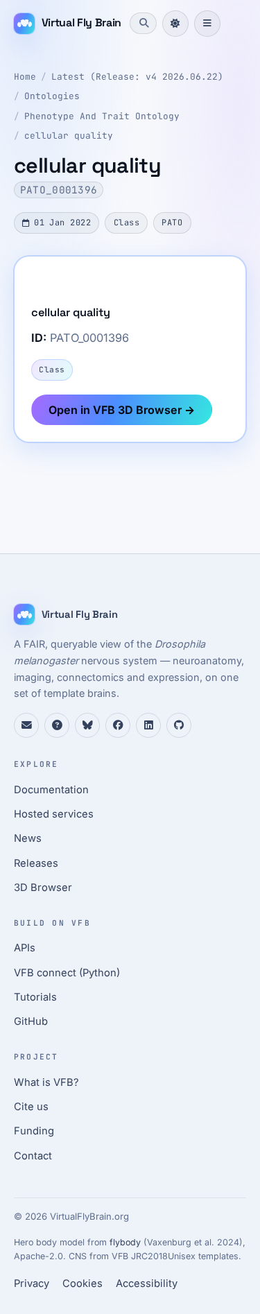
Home (25, 77)
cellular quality (68, 135)
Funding (34, 1131)
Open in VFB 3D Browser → (122, 410)
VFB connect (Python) (67, 973)
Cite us (31, 1106)
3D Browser (43, 887)
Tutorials (35, 997)
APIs (24, 948)
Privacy (31, 1283)
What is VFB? (46, 1082)
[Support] (26, 725)
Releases (36, 863)
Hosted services (54, 814)
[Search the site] (143, 22)
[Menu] (207, 23)
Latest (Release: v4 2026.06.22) (137, 77)
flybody (125, 1242)
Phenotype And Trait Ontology (102, 116)
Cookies (82, 1283)
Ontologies (52, 96)
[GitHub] (178, 725)
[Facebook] (117, 725)
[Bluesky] (87, 725)
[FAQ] (56, 725)
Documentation (51, 790)
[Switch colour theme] (175, 23)
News (28, 838)
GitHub (31, 1021)
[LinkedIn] (148, 725)
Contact (33, 1156)
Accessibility (146, 1283)
